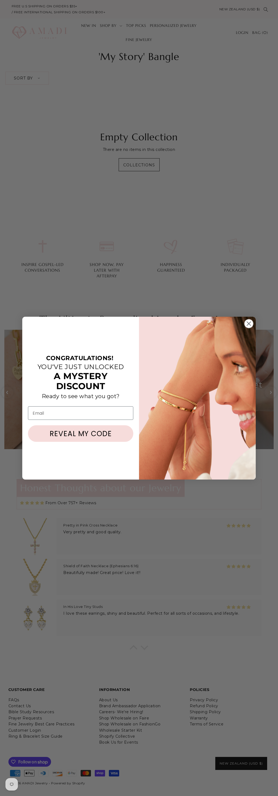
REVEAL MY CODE (81, 434)
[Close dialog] (249, 323)
